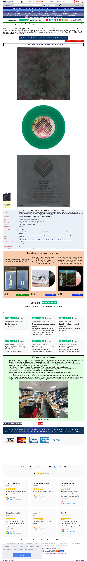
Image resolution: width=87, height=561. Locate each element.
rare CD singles (54, 11)
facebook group (71, 15)
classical (40, 13)
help (58, 1)
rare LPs (31, 11)
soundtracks (27, 13)
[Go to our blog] (76, 20)
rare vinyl (24, 11)
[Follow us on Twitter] (52, 20)
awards (46, 13)
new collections (58, 15)
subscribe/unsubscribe (54, 548)
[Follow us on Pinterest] (47, 20)
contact (51, 1)
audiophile (17, 13)
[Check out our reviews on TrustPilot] (49, 370)
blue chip (8, 11)
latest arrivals (25, 10)
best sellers (58, 10)
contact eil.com (44, 548)
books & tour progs (68, 11)
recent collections (55, 546)
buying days (18, 15)
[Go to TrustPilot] (24, 21)
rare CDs (16, 11)
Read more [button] (64, 498)
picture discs (55, 13)
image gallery (46, 545)
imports (9, 13)
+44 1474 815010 (25, 248)
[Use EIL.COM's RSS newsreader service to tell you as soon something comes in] (60, 551)
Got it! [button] (22, 555)
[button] (72, 440)
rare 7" (38, 11)
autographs (65, 13)
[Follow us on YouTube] (60, 20)
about (63, 1)
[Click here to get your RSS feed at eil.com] (66, 20)
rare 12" (45, 11)
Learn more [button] (32, 550)
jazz (34, 13)
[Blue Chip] (43, 433)
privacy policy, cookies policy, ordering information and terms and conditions (49, 553)
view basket (28, 1)
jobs (80, 15)
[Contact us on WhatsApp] (62, 20)
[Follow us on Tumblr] (57, 20)
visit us (26, 15)
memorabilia (75, 13)
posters (79, 11)
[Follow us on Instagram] (55, 20)
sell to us (9, 15)
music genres (63, 545)
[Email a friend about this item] (12, 424)
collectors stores (45, 15)
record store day (74, 10)
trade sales (34, 15)
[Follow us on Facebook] (50, 20)
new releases (10, 10)
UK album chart (43, 10)
